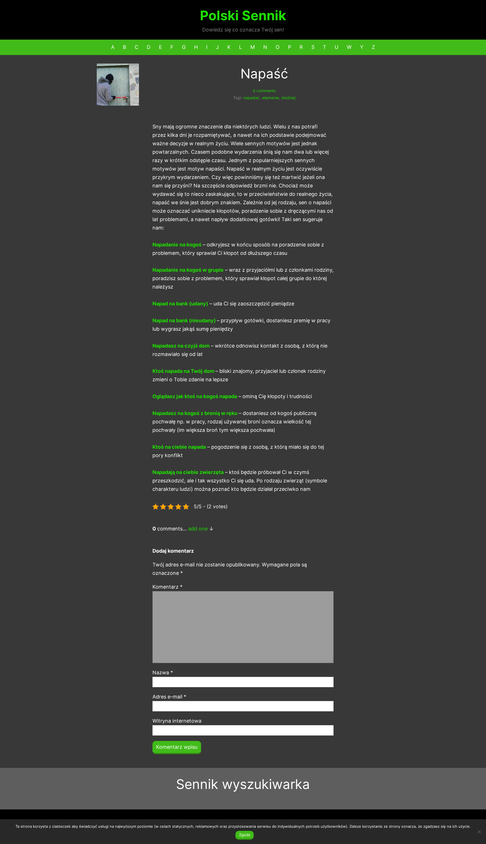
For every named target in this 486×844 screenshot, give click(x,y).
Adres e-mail (169, 697)
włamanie (270, 97)
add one (198, 529)
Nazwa (162, 672)
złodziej (288, 97)
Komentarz (167, 587)
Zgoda (244, 834)
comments (264, 90)
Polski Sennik (243, 15)
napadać (251, 97)
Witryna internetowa (176, 721)
